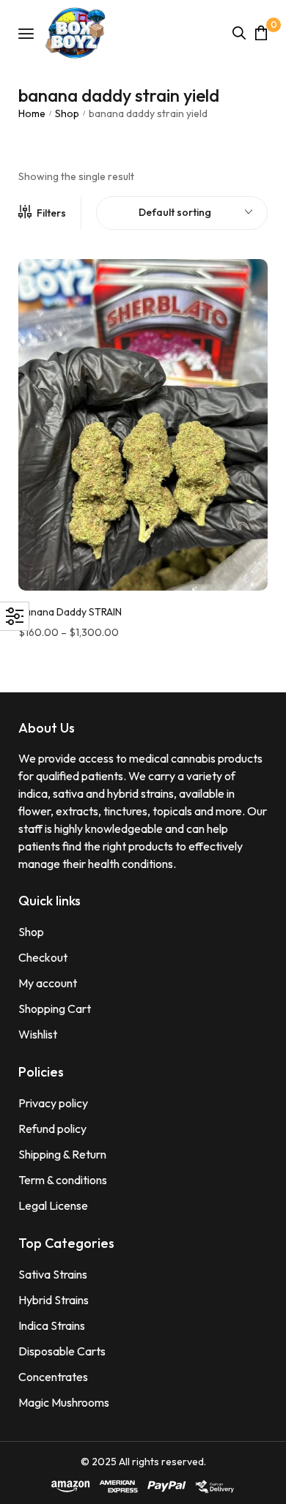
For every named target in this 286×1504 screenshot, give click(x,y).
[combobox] (182, 213)
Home (31, 113)
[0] (261, 32)
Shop (67, 113)
